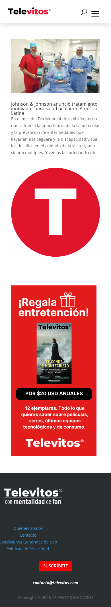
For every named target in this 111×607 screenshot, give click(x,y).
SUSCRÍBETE (55, 566)
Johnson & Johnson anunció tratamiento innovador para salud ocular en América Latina (54, 108)
